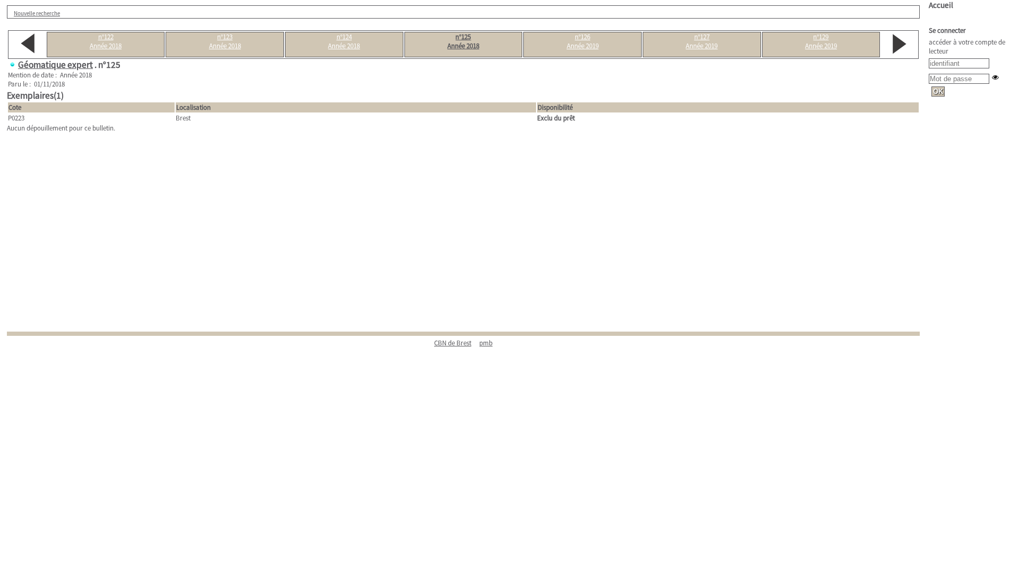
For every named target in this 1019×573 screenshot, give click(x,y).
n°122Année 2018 (106, 41)
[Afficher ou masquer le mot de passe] (995, 77)
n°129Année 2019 (821, 41)
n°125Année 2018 (463, 41)
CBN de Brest (452, 343)
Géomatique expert (55, 65)
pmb (486, 343)
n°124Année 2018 (344, 41)
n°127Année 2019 (702, 41)
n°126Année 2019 (583, 41)
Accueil (941, 5)
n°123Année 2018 (225, 41)
